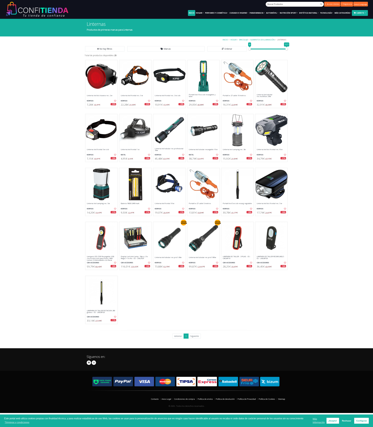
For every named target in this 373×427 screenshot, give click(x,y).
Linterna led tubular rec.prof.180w (202, 257)
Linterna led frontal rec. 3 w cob (167, 95)
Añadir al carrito (102, 110)
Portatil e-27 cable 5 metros (200, 203)
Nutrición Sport (288, 13)
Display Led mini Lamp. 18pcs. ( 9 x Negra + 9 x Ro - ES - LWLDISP (134, 257)
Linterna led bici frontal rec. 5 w (269, 203)
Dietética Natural (308, 13)
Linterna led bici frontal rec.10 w (270, 149)
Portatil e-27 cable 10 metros (234, 95)
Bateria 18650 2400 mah (130, 203)
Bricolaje (243, 39)
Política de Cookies (267, 399)
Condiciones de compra (184, 399)
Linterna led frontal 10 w (164, 203)
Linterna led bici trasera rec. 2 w (99, 95)
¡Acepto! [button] (332, 421)
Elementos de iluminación (262, 39)
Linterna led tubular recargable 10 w (203, 149)
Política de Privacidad (247, 399)
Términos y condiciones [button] (17, 422)
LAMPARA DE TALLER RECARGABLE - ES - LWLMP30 (271, 257)
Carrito (360, 13)
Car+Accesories (93, 263)
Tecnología (326, 13)
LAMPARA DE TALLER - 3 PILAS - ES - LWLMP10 (237, 257)
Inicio (192, 13)
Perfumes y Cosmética (216, 13)
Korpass (90, 101)
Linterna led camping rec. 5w (98, 203)
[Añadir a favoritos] (115, 101)
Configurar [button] (361, 421)
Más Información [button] (319, 421)
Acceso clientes (333, 4)
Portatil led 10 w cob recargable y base (202, 95)
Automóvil (271, 13)
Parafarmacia (256, 13)
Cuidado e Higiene (238, 13)
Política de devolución (225, 399)
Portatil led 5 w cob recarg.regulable (237, 203)
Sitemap (281, 399)
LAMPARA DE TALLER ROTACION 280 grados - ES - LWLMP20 (101, 311)
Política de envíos (205, 399)
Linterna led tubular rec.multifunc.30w (264, 95)
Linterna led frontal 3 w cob (98, 149)
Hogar (199, 13)
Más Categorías (342, 13)
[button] (166, 48)
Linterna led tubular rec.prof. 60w (168, 257)
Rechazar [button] (346, 421)
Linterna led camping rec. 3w (234, 149)
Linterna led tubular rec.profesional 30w (169, 149)
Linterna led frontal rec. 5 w (132, 95)
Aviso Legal (166, 399)
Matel (123, 155)
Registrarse (347, 4)
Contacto (155, 399)
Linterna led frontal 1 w (130, 149)
